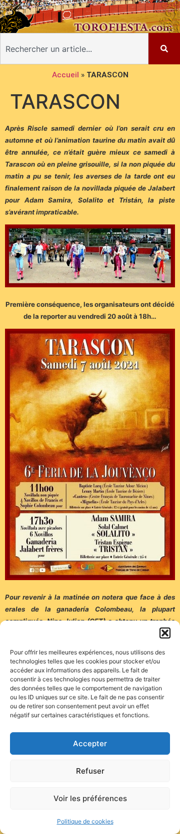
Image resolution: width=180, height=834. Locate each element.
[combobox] (74, 48)
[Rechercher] (164, 48)
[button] (165, 633)
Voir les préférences (90, 798)
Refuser (90, 771)
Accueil (65, 74)
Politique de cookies (85, 821)
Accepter (90, 743)
